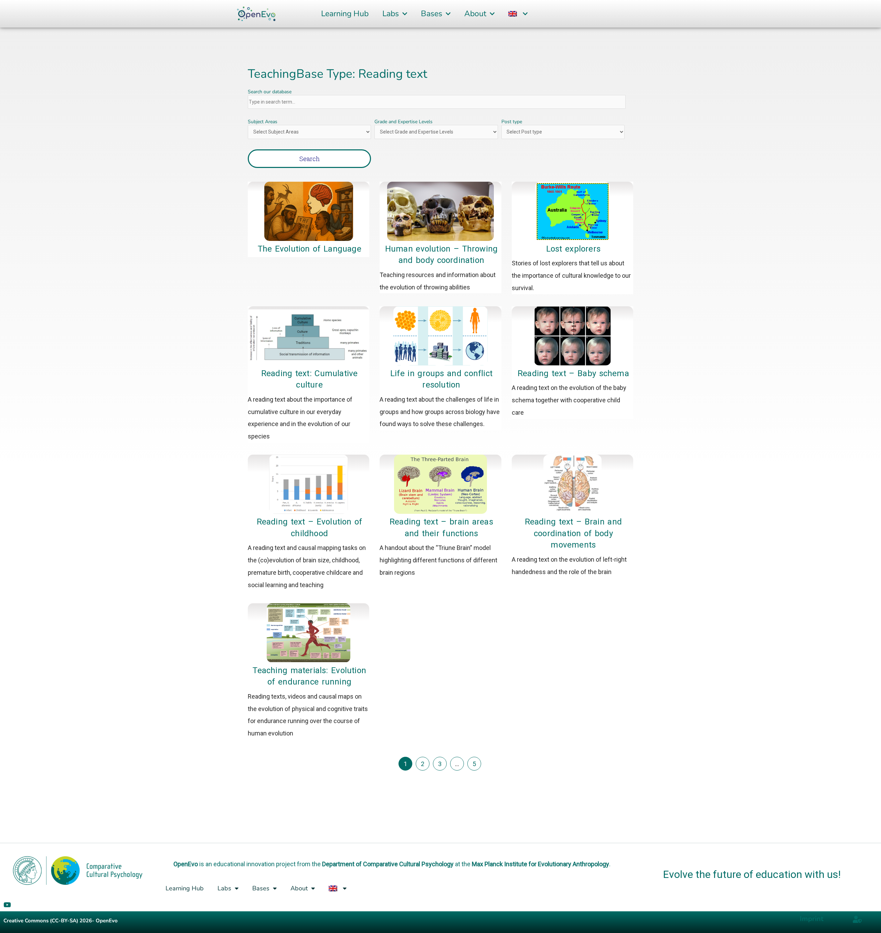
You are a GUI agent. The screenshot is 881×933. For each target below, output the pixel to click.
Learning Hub (345, 13)
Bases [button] (431, 13)
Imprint (812, 918)
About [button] (475, 13)
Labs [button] (390, 13)
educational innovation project (254, 864)
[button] (517, 13)
